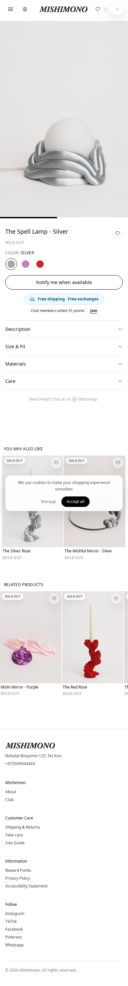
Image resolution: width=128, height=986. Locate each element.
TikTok (11, 921)
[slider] (64, 217)
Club (9, 799)
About (10, 792)
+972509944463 (20, 763)
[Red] (40, 264)
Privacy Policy (17, 878)
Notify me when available (64, 282)
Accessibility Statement (26, 886)
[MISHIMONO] (64, 9)
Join (93, 310)
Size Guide (15, 843)
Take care (14, 835)
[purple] (26, 264)
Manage (48, 501)
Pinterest (13, 937)
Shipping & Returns (22, 827)
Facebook (14, 929)
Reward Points (18, 870)
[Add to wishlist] (117, 233)
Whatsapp (14, 945)
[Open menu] (10, 9)
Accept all (75, 501)
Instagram (14, 913)
